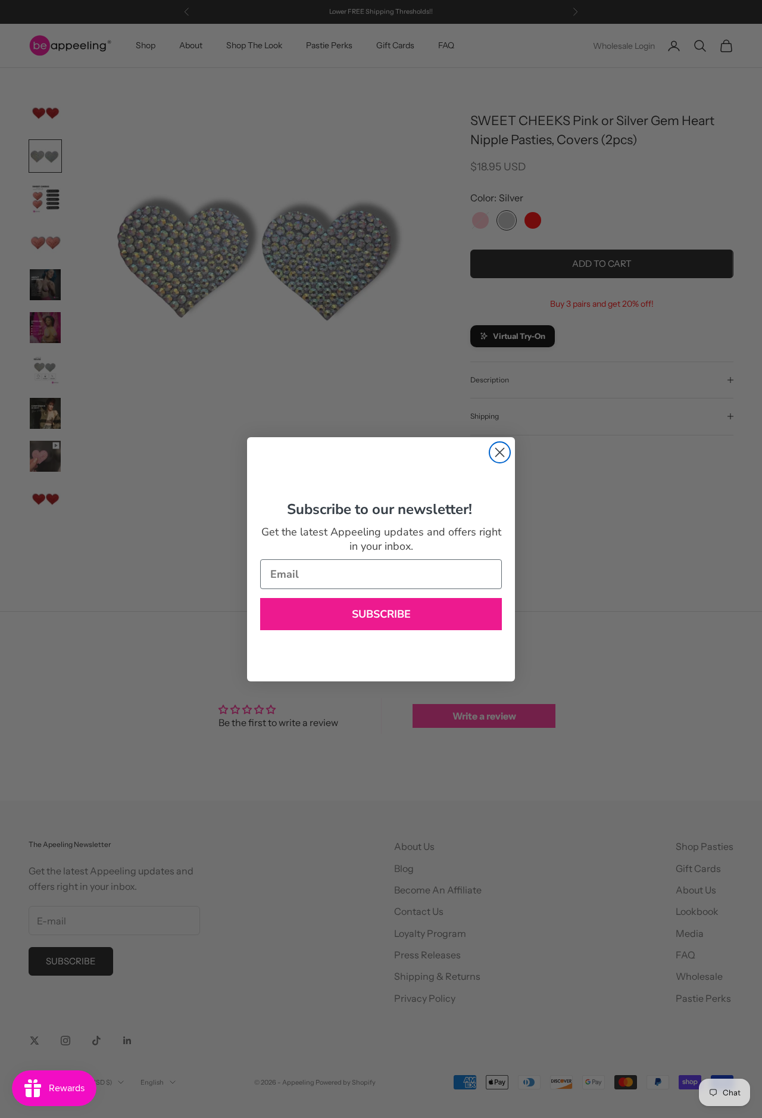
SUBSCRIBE (381, 614)
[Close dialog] (499, 452)
